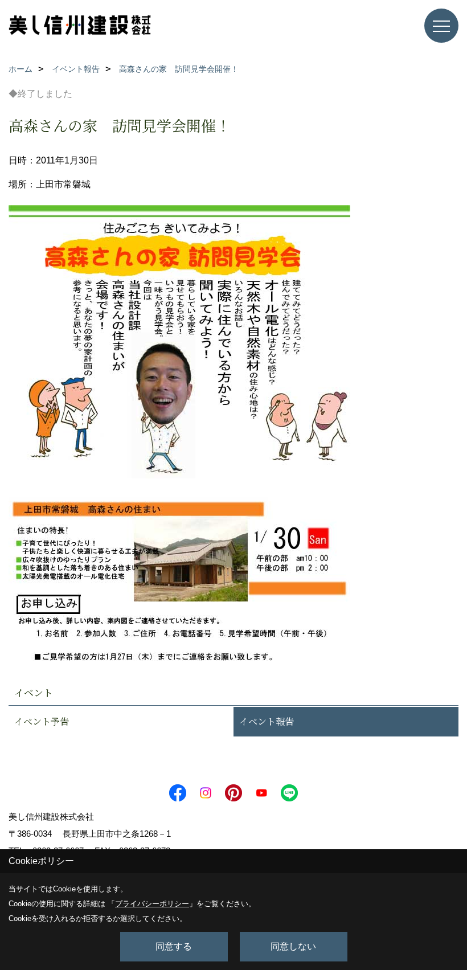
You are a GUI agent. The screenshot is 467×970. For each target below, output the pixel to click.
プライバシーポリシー (152, 903)
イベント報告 (266, 721)
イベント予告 (41, 721)
